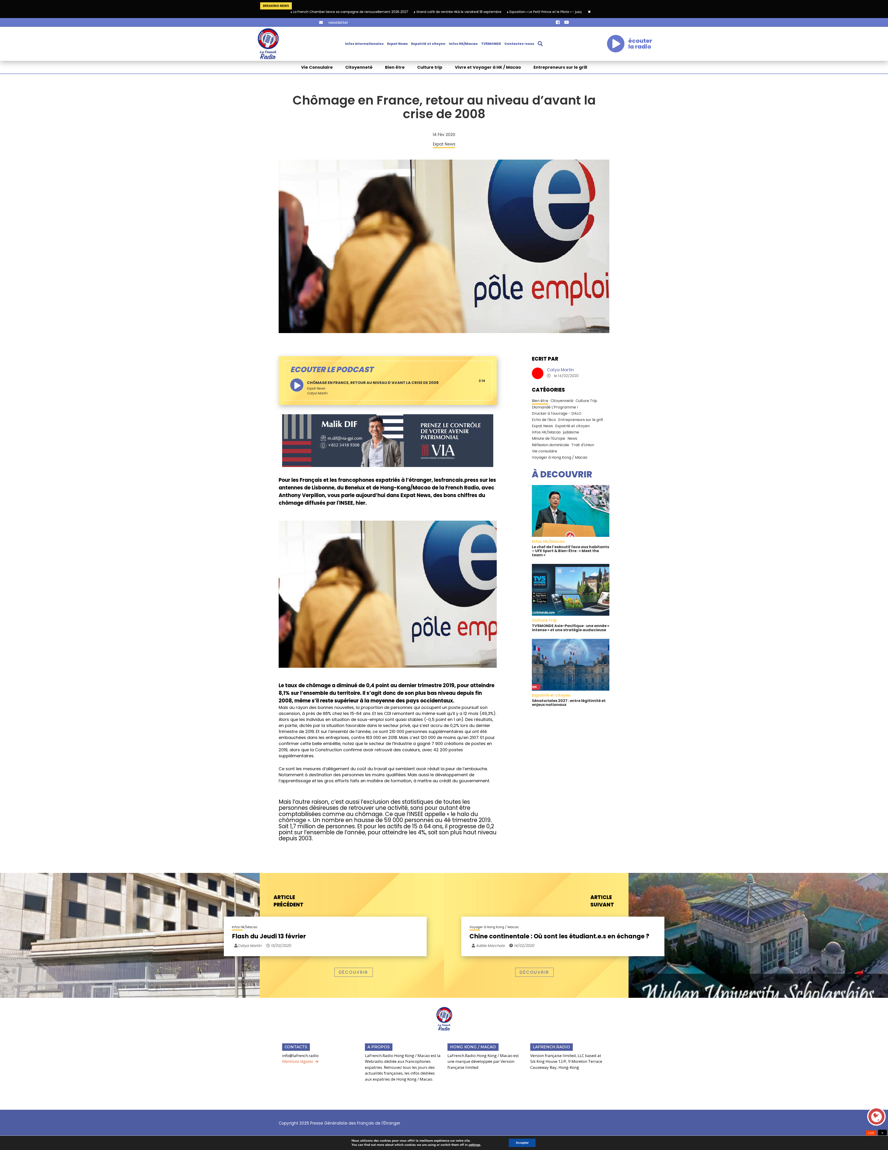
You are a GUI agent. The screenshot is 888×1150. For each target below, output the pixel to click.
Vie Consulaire (317, 67)
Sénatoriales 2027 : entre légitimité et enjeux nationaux (569, 703)
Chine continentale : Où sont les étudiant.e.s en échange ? (559, 936)
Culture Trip (586, 400)
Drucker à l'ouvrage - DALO (556, 413)
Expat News (397, 43)
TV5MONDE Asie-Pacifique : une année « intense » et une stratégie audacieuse (570, 628)
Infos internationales (364, 43)
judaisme (571, 432)
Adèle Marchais (490, 945)
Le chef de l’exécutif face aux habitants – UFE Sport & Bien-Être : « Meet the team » (570, 551)
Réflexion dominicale (550, 445)
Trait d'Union (582, 445)
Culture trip (429, 67)
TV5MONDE (491, 43)
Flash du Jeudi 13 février (269, 936)
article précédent (288, 901)
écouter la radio (640, 44)
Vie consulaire (544, 451)
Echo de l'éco (544, 419)
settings (474, 1145)
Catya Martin (560, 370)
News (572, 438)
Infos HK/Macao (463, 43)
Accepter (522, 1143)
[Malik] (387, 440)
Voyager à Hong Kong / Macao (559, 457)
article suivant (602, 901)
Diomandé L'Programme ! (555, 407)
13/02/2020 (280, 945)
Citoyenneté (359, 67)
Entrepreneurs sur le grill (560, 67)
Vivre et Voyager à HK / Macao (488, 67)
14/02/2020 (523, 945)
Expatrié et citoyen (428, 43)
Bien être (395, 67)
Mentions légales (297, 1061)
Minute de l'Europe (548, 438)
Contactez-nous (519, 43)
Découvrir (353, 972)
